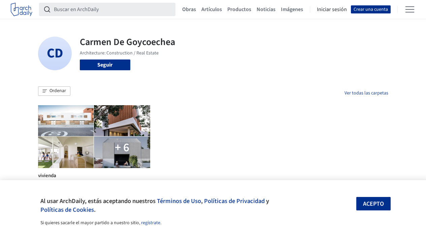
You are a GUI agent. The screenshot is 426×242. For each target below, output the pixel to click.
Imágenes (292, 9)
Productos (239, 9)
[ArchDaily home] (21, 9)
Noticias (266, 9)
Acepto (373, 204)
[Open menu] (409, 9)
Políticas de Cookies (67, 209)
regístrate (150, 222)
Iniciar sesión (332, 9)
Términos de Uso (179, 201)
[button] (54, 91)
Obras (189, 9)
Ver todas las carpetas (366, 93)
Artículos (211, 9)
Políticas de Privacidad (234, 201)
